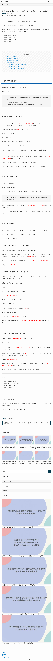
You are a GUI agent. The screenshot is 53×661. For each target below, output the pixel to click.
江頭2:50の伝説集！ (11, 62)
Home (3, 652)
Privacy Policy (5, 657)
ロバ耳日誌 (5, 1)
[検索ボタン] (48, 1)
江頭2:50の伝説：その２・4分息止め (17, 66)
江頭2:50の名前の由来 (11, 56)
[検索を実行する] (49, 471)
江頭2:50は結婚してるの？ (12, 60)
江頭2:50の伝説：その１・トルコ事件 (17, 64)
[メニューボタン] (51, 1)
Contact (4, 656)
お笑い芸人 (10, 418)
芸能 (4, 13)
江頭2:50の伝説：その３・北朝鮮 (16, 68)
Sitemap (4, 654)
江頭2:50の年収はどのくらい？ (13, 58)
